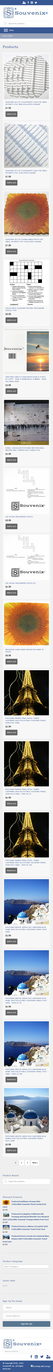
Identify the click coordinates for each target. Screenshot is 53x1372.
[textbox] (26, 1267)
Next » (35, 1163)
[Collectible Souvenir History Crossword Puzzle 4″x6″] (26, 292)
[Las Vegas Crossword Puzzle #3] (26, 566)
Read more (11, 870)
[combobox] (26, 1266)
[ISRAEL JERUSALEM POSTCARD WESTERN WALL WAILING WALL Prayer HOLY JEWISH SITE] (26, 432)
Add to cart (11, 114)
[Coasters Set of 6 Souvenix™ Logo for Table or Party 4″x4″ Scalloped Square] (26, 155)
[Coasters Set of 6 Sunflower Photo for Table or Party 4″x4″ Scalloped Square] (26, 224)
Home (5, 36)
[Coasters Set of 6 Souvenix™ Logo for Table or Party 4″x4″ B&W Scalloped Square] (26, 86)
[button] (6, 30)
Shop (5, 1286)
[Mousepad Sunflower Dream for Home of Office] (26, 634)
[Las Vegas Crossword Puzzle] (26, 500)
